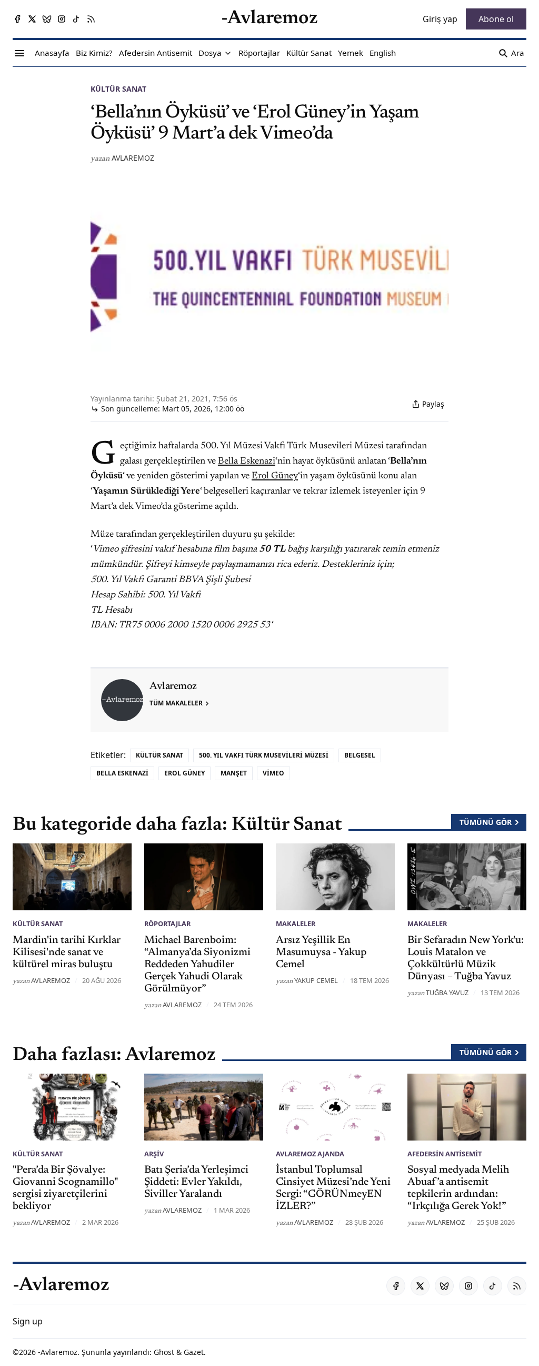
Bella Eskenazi (246, 461)
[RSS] (91, 19)
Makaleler (295, 923)
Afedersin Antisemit (444, 1153)
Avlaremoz (133, 158)
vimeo (273, 773)
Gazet (194, 1352)
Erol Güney (275, 476)
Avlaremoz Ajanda (310, 1153)
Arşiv (154, 1153)
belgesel (359, 755)
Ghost (164, 1352)
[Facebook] (17, 19)
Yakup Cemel (316, 980)
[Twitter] (32, 19)
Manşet (234, 773)
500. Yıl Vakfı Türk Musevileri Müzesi (263, 755)
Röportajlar (167, 923)
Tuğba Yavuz (447, 992)
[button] (210, 53)
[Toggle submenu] (228, 53)
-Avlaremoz (57, 1352)
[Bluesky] (47, 19)
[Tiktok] (76, 19)
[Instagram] (61, 19)
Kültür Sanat (118, 89)
